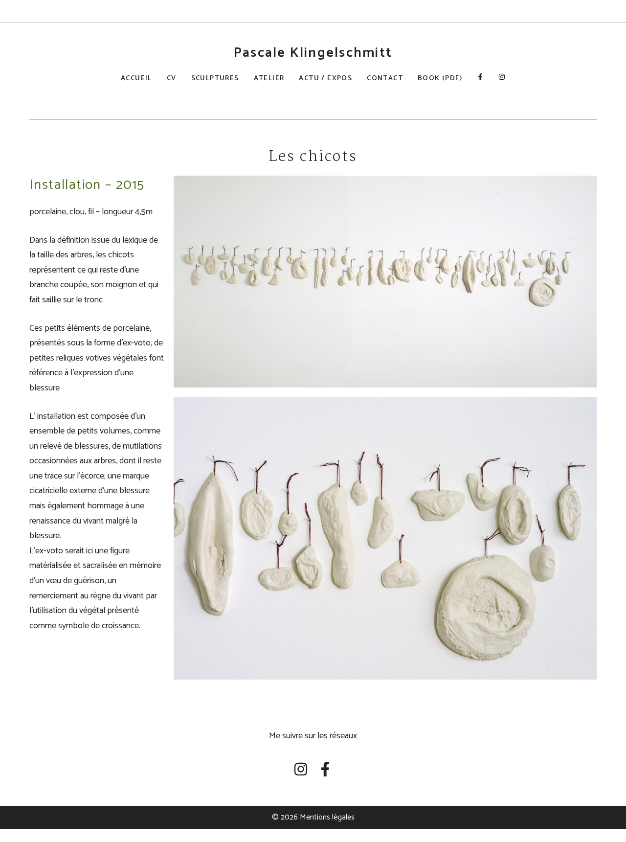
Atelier (269, 78)
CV (172, 78)
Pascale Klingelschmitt (313, 53)
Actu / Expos (325, 78)
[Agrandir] (584, 188)
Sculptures (215, 78)
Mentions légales (327, 817)
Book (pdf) (440, 78)
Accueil (136, 78)
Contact (385, 78)
